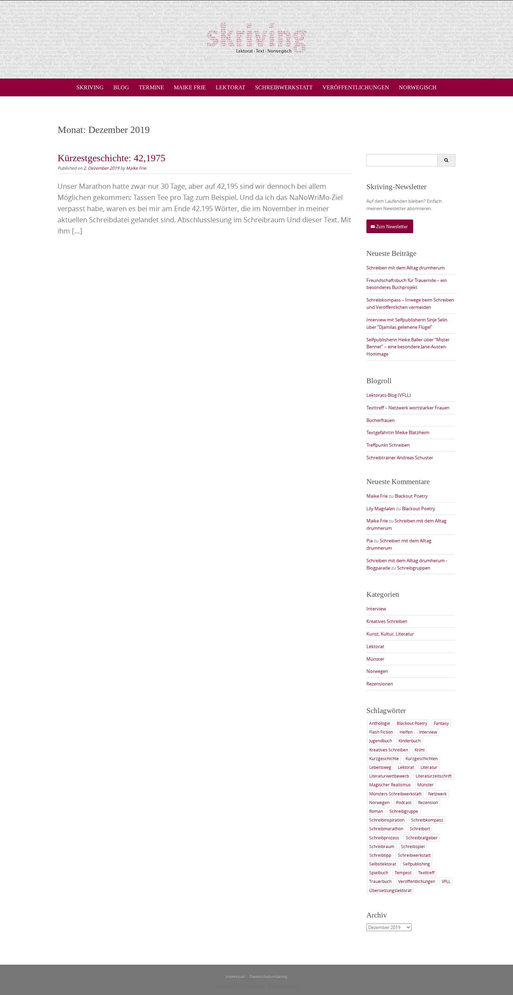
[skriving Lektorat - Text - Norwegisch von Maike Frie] (256, 38)
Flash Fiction (381, 732)
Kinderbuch (410, 740)
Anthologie (379, 723)
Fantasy (441, 723)
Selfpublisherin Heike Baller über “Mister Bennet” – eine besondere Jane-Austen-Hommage (407, 346)
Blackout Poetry (411, 496)
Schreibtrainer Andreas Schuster (399, 457)
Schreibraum (381, 846)
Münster (375, 659)
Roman (376, 811)
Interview (376, 609)
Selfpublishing (416, 864)
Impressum (235, 976)
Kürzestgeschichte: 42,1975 (111, 158)
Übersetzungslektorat (390, 890)
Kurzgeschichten (422, 758)
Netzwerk (437, 793)
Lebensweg (380, 767)
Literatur (429, 767)
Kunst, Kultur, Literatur (390, 634)
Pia (369, 540)
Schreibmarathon (386, 828)
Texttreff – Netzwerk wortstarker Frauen (407, 407)
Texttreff (426, 872)
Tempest (403, 872)
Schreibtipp (380, 855)
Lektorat (230, 87)
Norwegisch (418, 87)
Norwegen (377, 671)
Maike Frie (190, 87)
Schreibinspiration (386, 820)
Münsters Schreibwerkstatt (395, 793)
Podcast (403, 802)
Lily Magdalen (380, 508)
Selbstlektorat (382, 864)
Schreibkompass (427, 820)
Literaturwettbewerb (389, 776)
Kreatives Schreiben (386, 621)
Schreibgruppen (413, 568)
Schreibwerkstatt (284, 87)
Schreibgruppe (403, 811)
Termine (151, 87)
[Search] (446, 160)
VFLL (446, 881)
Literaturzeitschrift (434, 776)
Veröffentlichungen (355, 87)
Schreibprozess (384, 837)
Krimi (420, 749)
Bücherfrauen (380, 420)
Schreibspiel (413, 846)
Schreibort (420, 828)
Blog (121, 87)
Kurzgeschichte (384, 758)
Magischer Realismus (390, 784)
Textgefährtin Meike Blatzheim (397, 432)
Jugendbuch (380, 740)
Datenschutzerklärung (268, 976)
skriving (90, 87)
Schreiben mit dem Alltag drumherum (405, 268)
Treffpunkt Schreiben (388, 445)
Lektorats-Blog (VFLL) (388, 395)
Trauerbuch (380, 881)
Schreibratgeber (422, 837)
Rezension (428, 802)
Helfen (406, 732)
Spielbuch (378, 872)
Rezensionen (379, 684)
